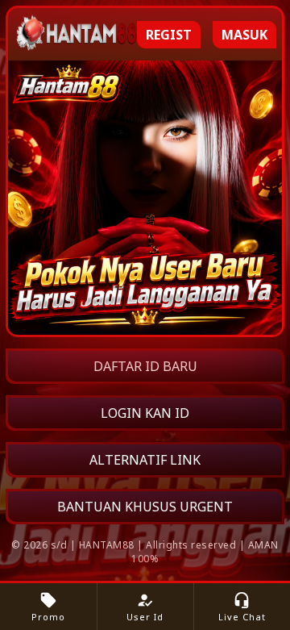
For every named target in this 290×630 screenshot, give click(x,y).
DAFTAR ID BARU (145, 366)
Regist (169, 35)
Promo (48, 607)
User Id (145, 607)
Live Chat (242, 607)
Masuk (244, 35)
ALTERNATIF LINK (145, 460)
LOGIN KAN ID (145, 413)
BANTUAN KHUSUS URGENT (145, 506)
